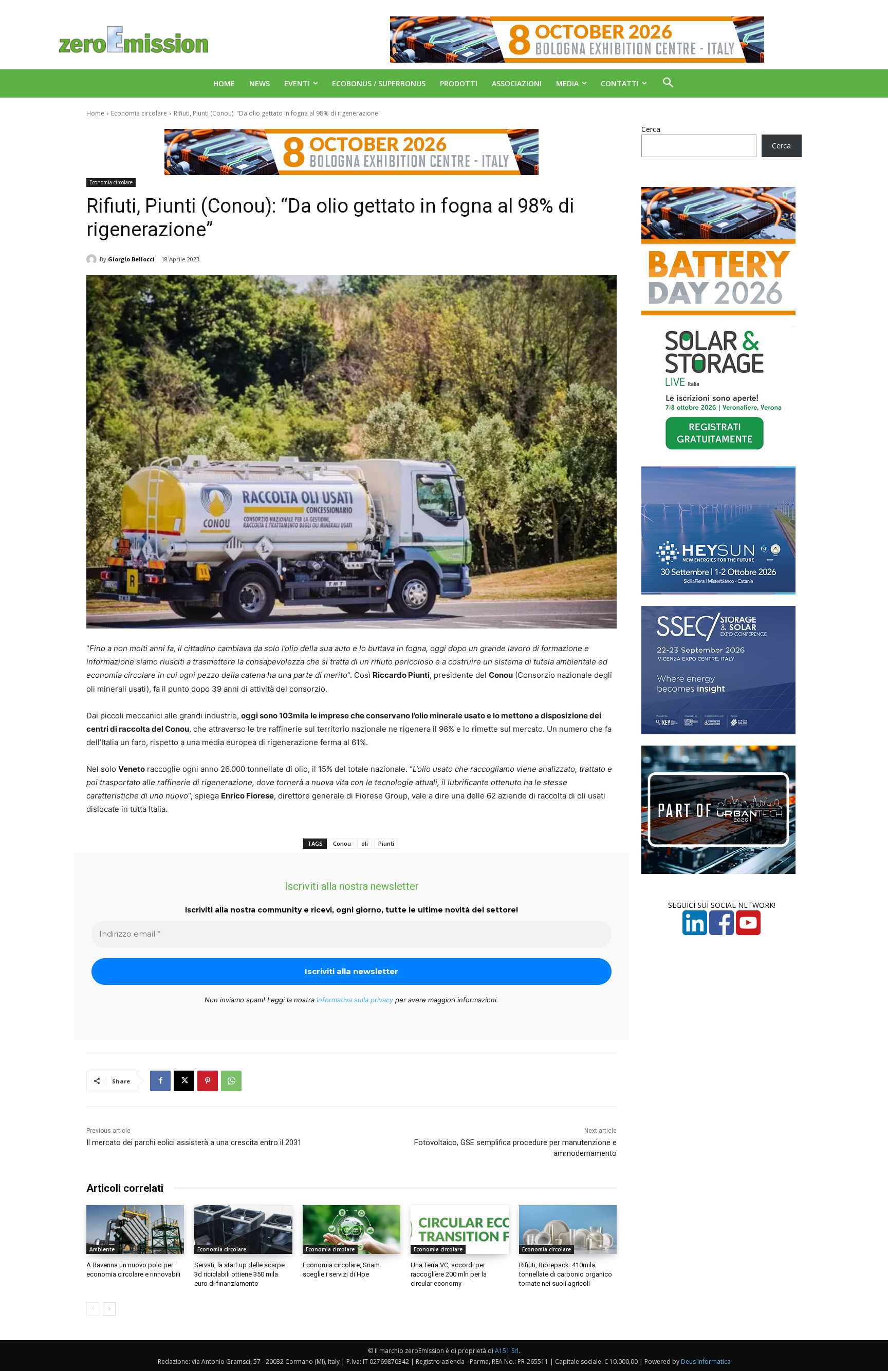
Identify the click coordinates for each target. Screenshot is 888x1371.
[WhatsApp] (231, 1081)
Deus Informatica (706, 1361)
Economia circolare (139, 113)
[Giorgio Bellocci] (93, 259)
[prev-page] (92, 1309)
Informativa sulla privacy (355, 1000)
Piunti (386, 843)
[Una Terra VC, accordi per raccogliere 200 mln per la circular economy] (459, 1229)
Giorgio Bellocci (131, 259)
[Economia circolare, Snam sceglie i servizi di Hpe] (351, 1229)
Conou (342, 843)
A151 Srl (507, 1350)
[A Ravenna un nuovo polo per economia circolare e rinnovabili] (135, 1229)
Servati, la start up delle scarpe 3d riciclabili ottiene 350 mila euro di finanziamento (239, 1274)
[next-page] (109, 1309)
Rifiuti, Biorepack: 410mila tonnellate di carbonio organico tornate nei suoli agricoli (565, 1274)
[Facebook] (160, 1081)
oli (364, 843)
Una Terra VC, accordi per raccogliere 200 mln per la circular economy (449, 1274)
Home (95, 113)
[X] (184, 1081)
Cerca (650, 129)
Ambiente (102, 1249)
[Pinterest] (207, 1081)
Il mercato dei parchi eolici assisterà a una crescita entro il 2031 (194, 1142)
